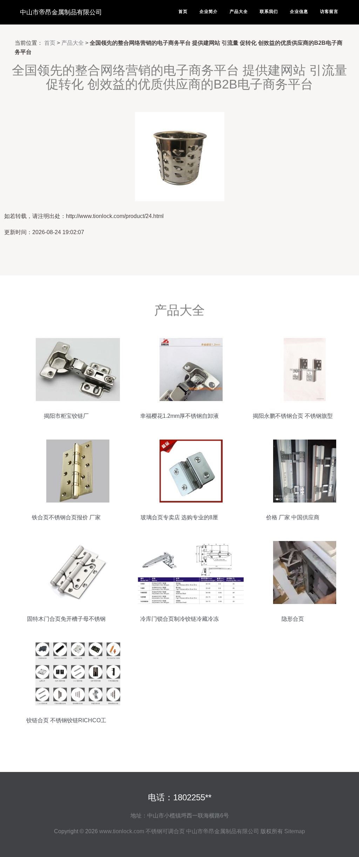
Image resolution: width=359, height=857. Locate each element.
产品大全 (239, 11)
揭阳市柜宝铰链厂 (66, 416)
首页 (183, 11)
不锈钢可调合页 (165, 831)
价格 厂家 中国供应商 (292, 517)
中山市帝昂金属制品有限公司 (61, 12)
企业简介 (208, 11)
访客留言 (329, 11)
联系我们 (269, 11)
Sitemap (294, 831)
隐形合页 (293, 619)
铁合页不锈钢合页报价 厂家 (66, 517)
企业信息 (299, 11)
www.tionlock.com (121, 831)
